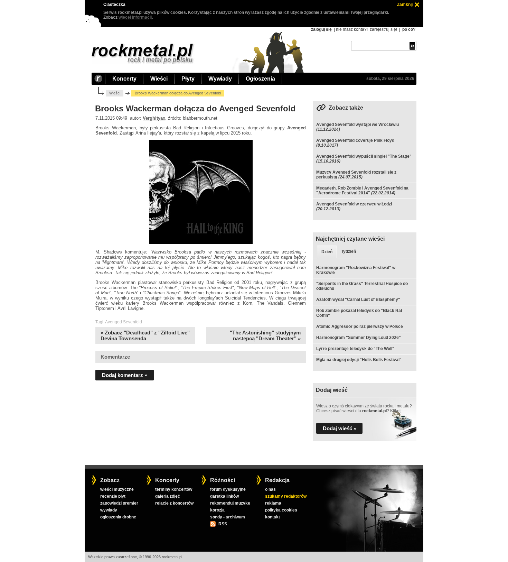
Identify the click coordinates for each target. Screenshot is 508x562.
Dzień (326, 251)
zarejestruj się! (383, 29)
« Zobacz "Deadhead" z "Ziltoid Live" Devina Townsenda (145, 335)
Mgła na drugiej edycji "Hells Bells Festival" (359, 359)
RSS (222, 524)
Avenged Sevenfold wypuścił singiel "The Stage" (364, 156)
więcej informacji (135, 17)
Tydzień (348, 251)
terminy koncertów (173, 489)
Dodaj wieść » (339, 428)
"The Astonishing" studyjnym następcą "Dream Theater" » (265, 335)
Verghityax (154, 118)
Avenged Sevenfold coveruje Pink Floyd (355, 140)
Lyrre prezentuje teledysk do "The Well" (355, 348)
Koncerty (124, 79)
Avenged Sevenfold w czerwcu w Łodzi (354, 204)
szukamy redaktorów (286, 496)
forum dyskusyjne (228, 489)
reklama (273, 503)
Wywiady (220, 79)
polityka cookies (281, 510)
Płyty (188, 79)
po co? (408, 29)
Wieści (159, 79)
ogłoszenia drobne (118, 517)
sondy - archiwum (227, 517)
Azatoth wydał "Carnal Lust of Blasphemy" (358, 299)
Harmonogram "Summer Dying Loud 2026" (358, 337)
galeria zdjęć (167, 496)
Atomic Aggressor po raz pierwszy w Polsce (359, 326)
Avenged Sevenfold (123, 322)
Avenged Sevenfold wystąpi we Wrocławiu (357, 124)
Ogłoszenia (260, 79)
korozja (217, 510)
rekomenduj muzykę (230, 503)
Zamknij (405, 4)
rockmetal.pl (374, 410)
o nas (270, 489)
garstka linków (224, 496)
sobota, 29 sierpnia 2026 (390, 78)
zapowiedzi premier (119, 503)
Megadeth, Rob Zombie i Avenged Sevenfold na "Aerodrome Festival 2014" (362, 190)
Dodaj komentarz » (124, 375)
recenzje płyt (112, 496)
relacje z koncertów (174, 503)
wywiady (108, 510)
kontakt (272, 517)
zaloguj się (321, 29)
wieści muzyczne (117, 489)
